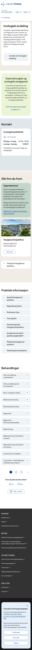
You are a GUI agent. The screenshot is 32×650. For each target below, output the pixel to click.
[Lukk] (27, 605)
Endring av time (13, 312)
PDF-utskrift (17, 491)
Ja (12, 484)
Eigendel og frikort (14, 306)
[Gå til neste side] (27, 472)
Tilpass (16, 643)
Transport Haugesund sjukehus (15, 264)
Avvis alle (16, 638)
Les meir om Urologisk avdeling (17, 57)
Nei (21, 484)
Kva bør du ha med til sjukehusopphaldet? (15, 334)
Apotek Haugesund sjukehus (15, 298)
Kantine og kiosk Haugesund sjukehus (15, 325)
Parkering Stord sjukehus (17, 350)
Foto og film (11, 318)
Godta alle (16, 632)
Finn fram (9, 252)
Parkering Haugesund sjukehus (15, 343)
